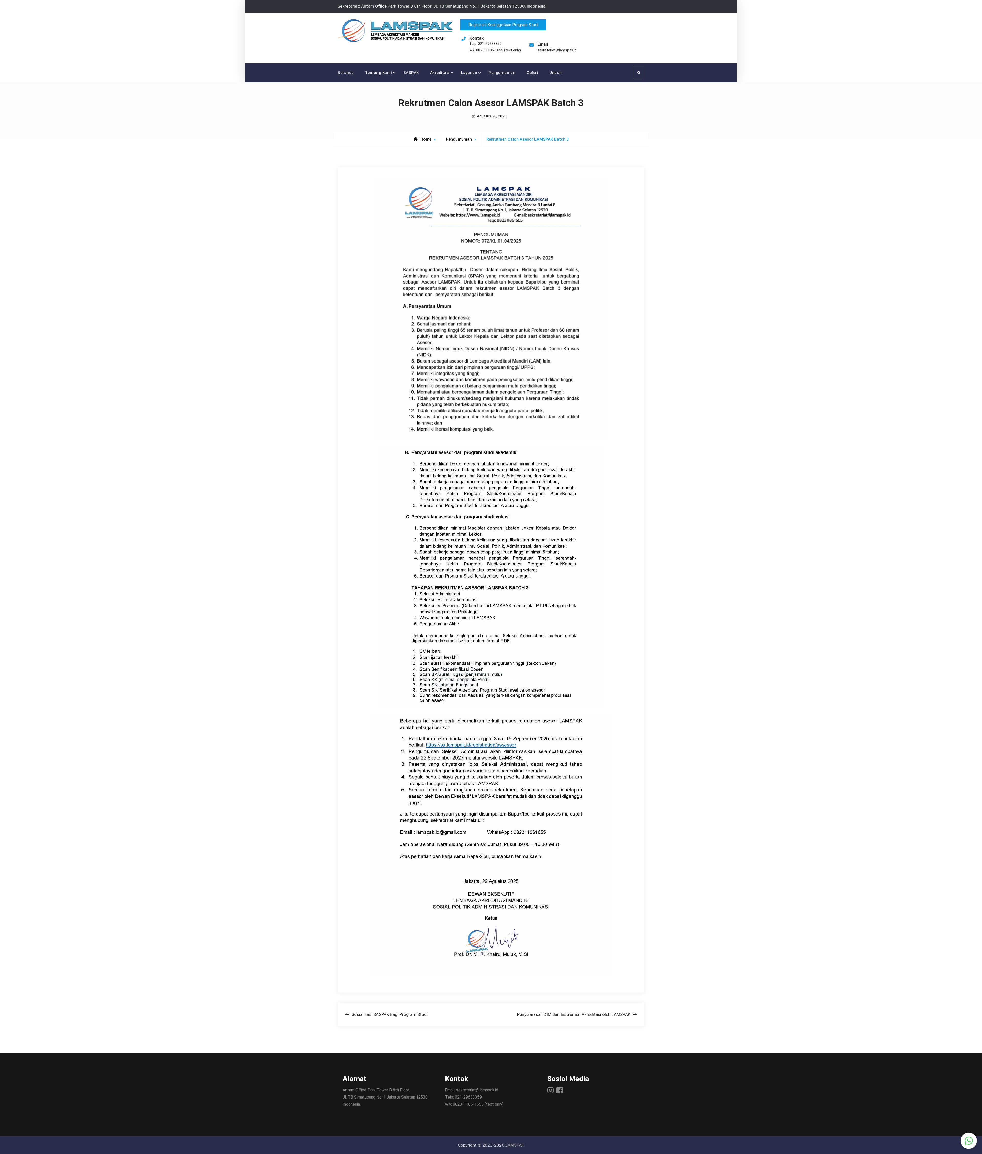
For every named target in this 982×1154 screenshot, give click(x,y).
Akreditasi (440, 72)
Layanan (469, 72)
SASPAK (411, 72)
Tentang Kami (378, 72)
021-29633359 (490, 44)
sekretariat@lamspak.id (557, 50)
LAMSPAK (514, 1145)
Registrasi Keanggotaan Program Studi (503, 24)
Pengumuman (501, 72)
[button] (969, 1141)
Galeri (532, 72)
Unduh (555, 72)
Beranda (346, 72)
